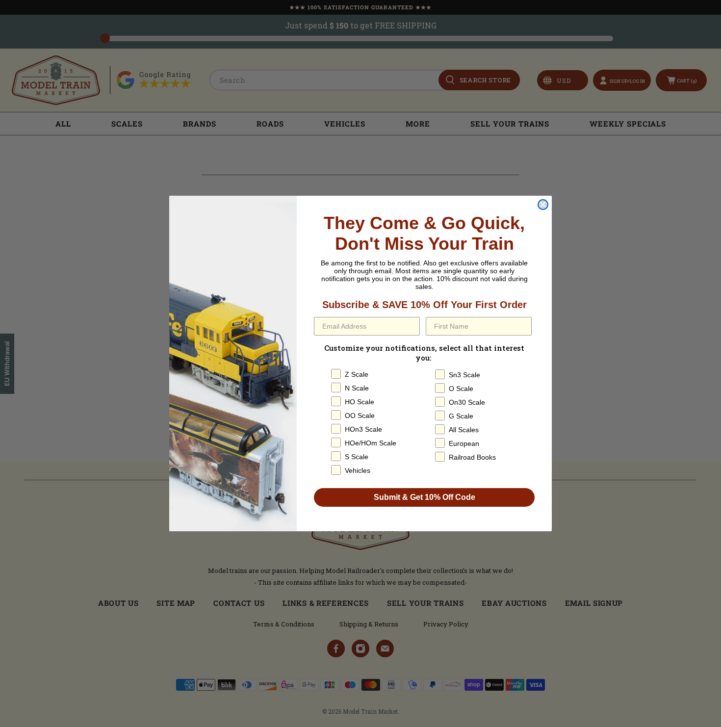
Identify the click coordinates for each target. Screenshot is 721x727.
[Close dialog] (543, 204)
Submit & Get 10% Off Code (424, 497)
